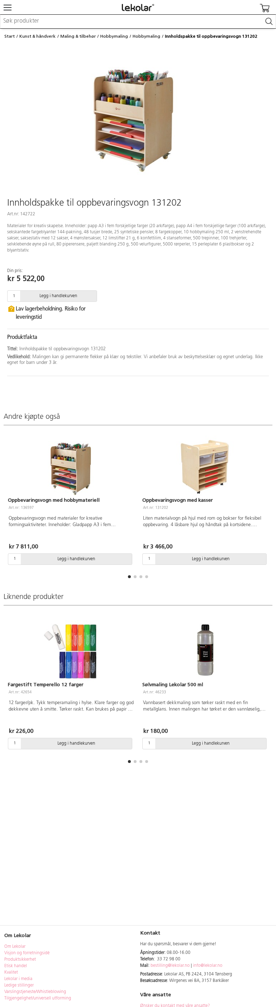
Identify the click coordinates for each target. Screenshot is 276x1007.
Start (9, 36)
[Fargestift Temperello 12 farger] (71, 650)
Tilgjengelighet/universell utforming (37, 998)
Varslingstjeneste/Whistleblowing (35, 992)
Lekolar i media (18, 979)
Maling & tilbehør (78, 36)
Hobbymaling (114, 36)
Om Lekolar (15, 947)
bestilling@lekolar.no (170, 966)
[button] (129, 576)
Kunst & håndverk (37, 36)
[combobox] (138, 21)
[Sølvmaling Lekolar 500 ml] (205, 650)
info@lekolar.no (207, 966)
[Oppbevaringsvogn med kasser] (205, 466)
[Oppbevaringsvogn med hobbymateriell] (71, 466)
